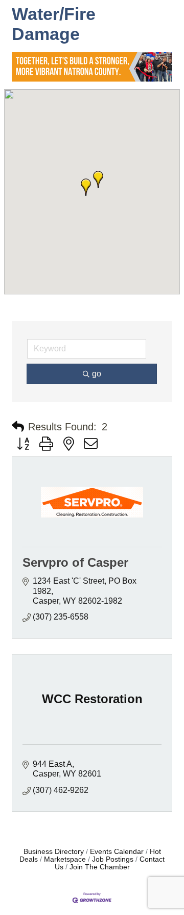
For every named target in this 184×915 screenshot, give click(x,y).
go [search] (96, 373)
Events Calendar (117, 852)
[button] (98, 179)
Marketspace (65, 859)
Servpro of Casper (75, 562)
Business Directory (54, 852)
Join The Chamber (100, 867)
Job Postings (112, 859)
